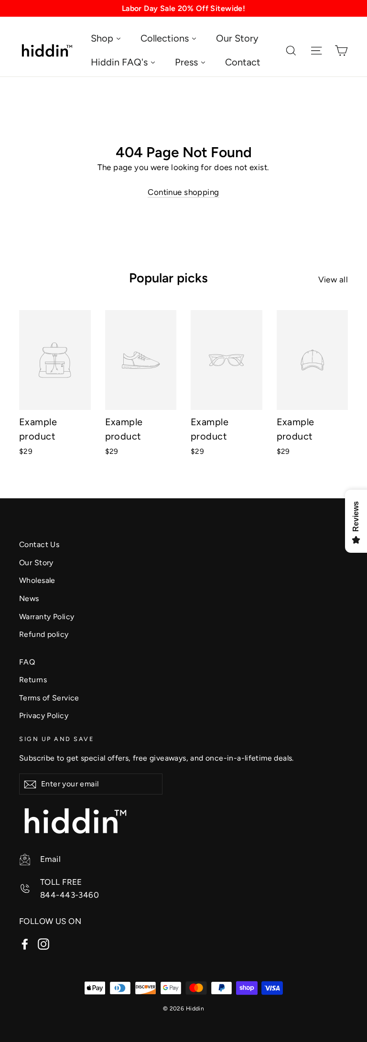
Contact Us (39, 544)
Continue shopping (183, 192)
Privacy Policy (43, 715)
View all (333, 279)
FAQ (27, 661)
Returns (33, 679)
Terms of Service (49, 697)
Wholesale (37, 580)
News (29, 598)
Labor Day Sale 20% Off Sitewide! (184, 8)
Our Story (36, 562)
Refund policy (44, 634)
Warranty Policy (46, 616)
